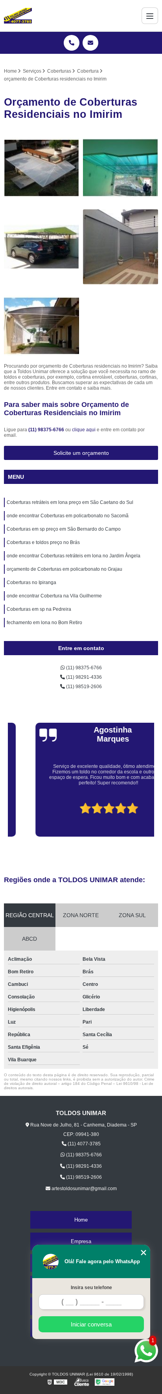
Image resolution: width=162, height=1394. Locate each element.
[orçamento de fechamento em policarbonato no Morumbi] (120, 167)
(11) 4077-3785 (83, 1144)
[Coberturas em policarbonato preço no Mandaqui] (41, 325)
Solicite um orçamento (81, 453)
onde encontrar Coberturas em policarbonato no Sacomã (68, 515)
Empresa (81, 1241)
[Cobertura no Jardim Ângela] (41, 246)
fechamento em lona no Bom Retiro (44, 622)
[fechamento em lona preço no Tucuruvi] (120, 246)
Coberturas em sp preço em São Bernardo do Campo (64, 529)
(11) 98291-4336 (83, 677)
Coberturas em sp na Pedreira (39, 609)
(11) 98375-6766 (46, 429)
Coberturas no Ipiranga (31, 582)
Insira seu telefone (91, 1287)
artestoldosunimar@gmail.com (83, 1188)
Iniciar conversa (91, 1324)
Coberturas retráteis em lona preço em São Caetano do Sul (70, 502)
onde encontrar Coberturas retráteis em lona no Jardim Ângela (73, 556)
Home (81, 1220)
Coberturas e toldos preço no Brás (43, 542)
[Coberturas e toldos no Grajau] (41, 167)
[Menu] (149, 15)
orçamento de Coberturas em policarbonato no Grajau (64, 569)
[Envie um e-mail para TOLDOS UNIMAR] (90, 43)
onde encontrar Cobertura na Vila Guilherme (54, 596)
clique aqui (84, 429)
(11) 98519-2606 (83, 686)
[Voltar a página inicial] (18, 16)
